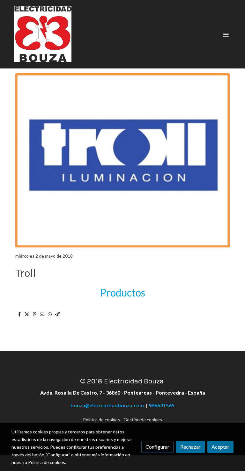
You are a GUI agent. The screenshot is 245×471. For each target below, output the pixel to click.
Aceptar (220, 447)
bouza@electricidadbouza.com (108, 405)
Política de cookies (101, 419)
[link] (42, 34)
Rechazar (190, 447)
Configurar (157, 447)
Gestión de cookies (142, 419)
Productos (122, 292)
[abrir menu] (225, 34)
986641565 (161, 405)
